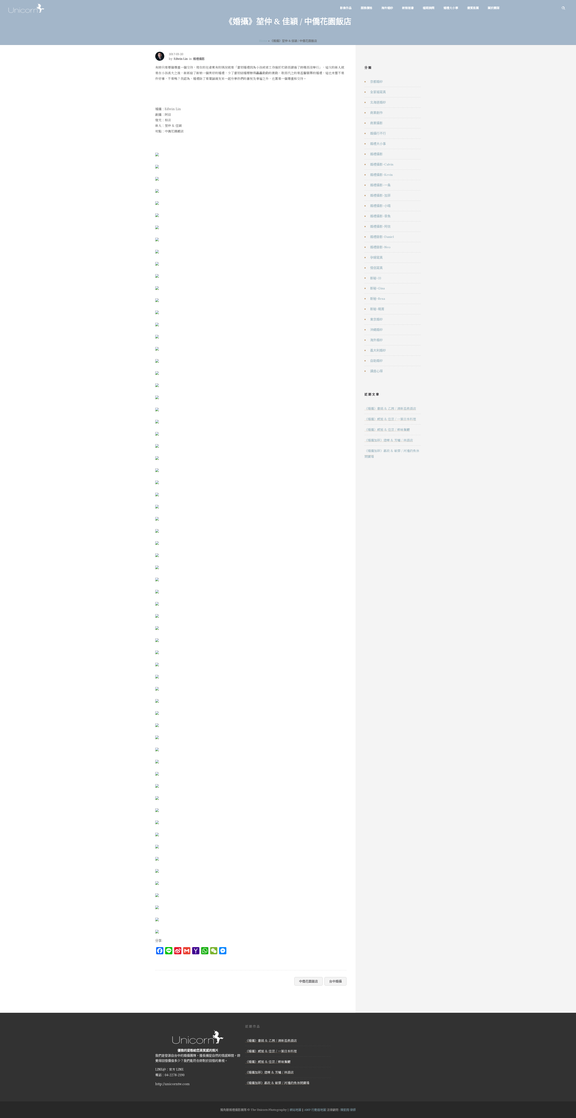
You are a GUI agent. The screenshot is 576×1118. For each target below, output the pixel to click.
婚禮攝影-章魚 (380, 216)
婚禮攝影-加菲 (380, 195)
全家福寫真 (378, 92)
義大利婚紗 (378, 350)
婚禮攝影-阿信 (380, 226)
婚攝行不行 (378, 133)
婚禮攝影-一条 (380, 185)
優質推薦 (473, 8)
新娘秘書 (408, 8)
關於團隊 (494, 8)
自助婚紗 (376, 361)
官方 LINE (176, 1069)
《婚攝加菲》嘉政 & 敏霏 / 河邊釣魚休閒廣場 (277, 1082)
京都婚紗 (376, 82)
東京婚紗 (376, 319)
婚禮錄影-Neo (380, 247)
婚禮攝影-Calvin (381, 164)
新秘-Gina (377, 288)
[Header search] (563, 8)
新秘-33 (375, 278)
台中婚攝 (335, 981)
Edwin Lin (181, 59)
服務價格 (366, 8)
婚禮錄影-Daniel (382, 237)
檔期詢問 (428, 8)
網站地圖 (295, 1110)
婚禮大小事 (450, 8)
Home (263, 41)
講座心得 (376, 371)
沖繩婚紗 (376, 330)
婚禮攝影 (376, 154)
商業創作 (376, 113)
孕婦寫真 (376, 257)
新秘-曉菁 (377, 309)
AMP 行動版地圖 (315, 1110)
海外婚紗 (387, 8)
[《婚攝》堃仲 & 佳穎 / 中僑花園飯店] (157, 151)
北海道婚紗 (378, 102)
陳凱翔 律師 (348, 1110)
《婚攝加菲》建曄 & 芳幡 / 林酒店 (388, 440)
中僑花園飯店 (308, 981)
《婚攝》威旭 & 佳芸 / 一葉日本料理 (390, 419)
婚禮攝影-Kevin (381, 175)
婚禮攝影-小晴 (380, 206)
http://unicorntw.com (172, 1084)
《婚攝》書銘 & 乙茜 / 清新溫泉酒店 (390, 408)
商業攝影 (376, 123)
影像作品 (346, 8)
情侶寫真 (376, 268)
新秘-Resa (377, 299)
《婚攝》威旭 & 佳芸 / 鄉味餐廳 (387, 429)
